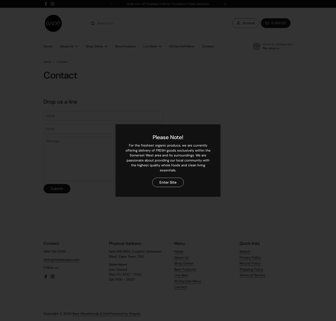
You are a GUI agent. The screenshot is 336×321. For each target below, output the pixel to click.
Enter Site (168, 182)
